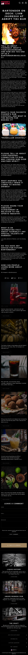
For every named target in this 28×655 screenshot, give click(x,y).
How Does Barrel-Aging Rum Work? (11, 343)
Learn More (14, 576)
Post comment (14, 534)
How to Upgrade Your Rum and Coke (11, 379)
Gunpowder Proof (5, 173)
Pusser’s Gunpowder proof (14, 147)
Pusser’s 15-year (18, 172)
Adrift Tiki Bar (6, 97)
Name (2, 507)
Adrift (18, 169)
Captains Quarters (13, 642)
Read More (6, 316)
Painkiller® (20, 141)
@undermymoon (13, 272)
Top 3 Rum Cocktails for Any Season (11, 490)
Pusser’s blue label (13, 145)
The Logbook (14, 646)
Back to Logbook (15, 545)
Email (2, 513)
